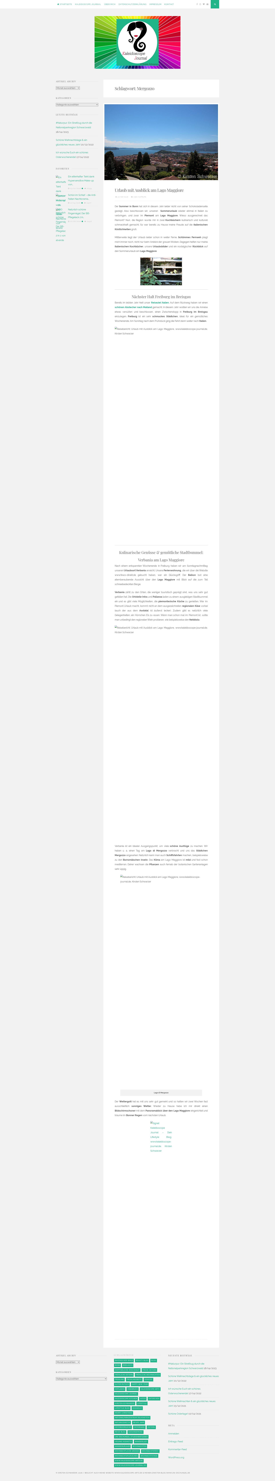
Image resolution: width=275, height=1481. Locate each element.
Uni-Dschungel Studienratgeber (131, 1437)
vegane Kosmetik (123, 1441)
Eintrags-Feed (175, 1441)
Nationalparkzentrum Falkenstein (132, 1418)
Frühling (119, 1379)
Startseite (66, 4)
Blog (153, 1360)
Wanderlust (141, 1441)
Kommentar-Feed (177, 1449)
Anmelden (173, 1433)
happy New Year (140, 1384)
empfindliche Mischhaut (127, 1370)
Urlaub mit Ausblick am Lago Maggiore (149, 190)
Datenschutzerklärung (132, 4)
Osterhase (139, 1427)
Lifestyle (142, 1403)
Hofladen (119, 1389)
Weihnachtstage (149, 1456)
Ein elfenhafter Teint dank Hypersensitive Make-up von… (81, 180)
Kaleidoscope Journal (88, 4)
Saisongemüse (135, 1432)
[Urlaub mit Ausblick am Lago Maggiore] (161, 142)
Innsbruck (132, 1389)
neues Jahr (138, 1422)
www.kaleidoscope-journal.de (130, 1465)
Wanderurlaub (122, 1446)
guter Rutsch (122, 1384)
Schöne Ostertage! (178, 1413)
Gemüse (148, 1379)
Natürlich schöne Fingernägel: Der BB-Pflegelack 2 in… (79, 213)
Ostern (151, 1427)
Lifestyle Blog (122, 1408)
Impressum (155, 4)
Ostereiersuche (123, 1427)
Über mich (110, 4)
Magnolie (137, 1408)
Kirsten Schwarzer (124, 1403)
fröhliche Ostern (124, 1375)
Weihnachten (139, 1446)
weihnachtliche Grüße (127, 1451)
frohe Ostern (149, 1370)
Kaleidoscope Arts (150, 1389)
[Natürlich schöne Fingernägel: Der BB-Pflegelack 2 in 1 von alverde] (61, 315)
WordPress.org (176, 1457)
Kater (143, 1398)
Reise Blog (120, 1432)
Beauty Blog (142, 1360)
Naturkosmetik (122, 1422)
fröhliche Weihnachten (148, 1375)
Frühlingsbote (134, 1379)
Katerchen (154, 1398)
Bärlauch (127, 1365)
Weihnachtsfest (150, 1451)
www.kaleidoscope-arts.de (129, 1461)
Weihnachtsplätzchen (126, 1456)
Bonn (117, 1365)
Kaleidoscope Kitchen (126, 1398)
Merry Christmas (123, 1413)
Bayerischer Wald (124, 1360)
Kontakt (169, 4)
